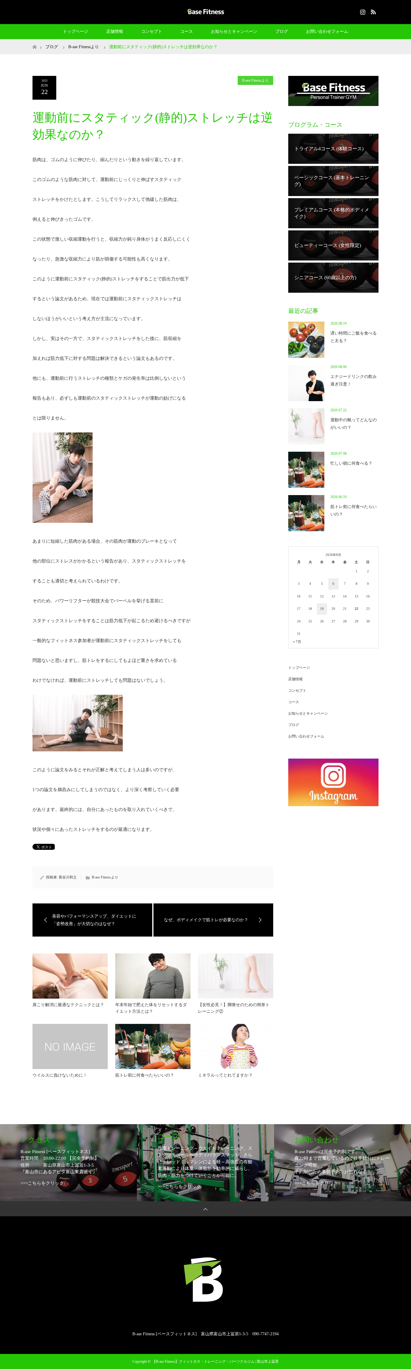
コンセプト (151, 31)
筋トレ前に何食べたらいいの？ (144, 1075)
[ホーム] (34, 41)
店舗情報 (114, 31)
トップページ (75, 31)
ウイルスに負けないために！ (59, 1075)
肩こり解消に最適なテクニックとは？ (68, 1005)
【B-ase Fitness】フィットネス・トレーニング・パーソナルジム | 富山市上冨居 (215, 1361)
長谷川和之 (68, 877)
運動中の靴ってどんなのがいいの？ (353, 424)
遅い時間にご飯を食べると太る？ (353, 337)
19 (322, 608)
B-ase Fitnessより (255, 80)
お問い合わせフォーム (327, 31)
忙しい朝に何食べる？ (351, 463)
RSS (372, 10)
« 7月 (297, 642)
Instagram (361, 10)
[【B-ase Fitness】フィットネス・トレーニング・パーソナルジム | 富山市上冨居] (205, 11)
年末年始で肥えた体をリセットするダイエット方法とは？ (151, 1008)
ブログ (281, 31)
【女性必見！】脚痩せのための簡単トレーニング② (234, 1008)
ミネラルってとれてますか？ (225, 1075)
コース (186, 31)
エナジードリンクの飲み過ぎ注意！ (353, 380)
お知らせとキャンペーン (234, 31)
